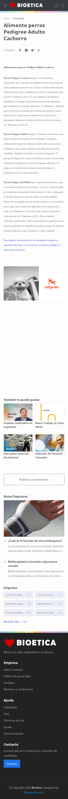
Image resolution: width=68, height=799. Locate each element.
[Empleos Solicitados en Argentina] (18, 412)
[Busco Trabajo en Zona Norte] (50, 412)
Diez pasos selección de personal (16, 455)
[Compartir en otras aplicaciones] (38, 50)
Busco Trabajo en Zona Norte (49, 425)
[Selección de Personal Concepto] (50, 443)
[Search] (62, 5)
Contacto (11, 764)
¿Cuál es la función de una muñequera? (35, 540)
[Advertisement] (34, 354)
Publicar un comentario (34, 479)
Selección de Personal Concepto (48, 455)
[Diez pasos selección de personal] (18, 443)
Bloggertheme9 (33, 792)
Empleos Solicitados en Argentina (18, 425)
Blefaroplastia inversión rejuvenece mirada (32, 564)
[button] (56, 5)
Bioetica (37, 787)
